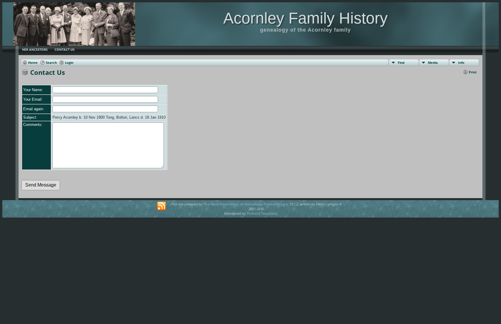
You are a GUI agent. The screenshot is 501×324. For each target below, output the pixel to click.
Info (461, 62)
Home (33, 62)
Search (51, 62)
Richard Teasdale (261, 213)
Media (433, 62)
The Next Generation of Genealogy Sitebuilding (244, 204)
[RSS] (161, 206)
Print (473, 72)
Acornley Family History (305, 18)
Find (401, 62)
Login (69, 62)
